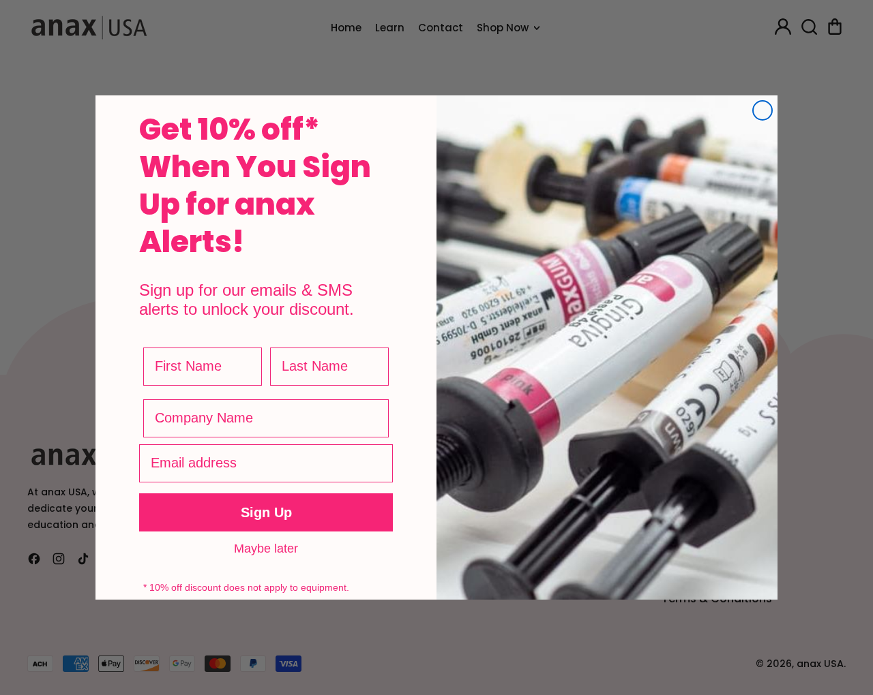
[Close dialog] (762, 110)
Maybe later (266, 547)
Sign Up (266, 512)
